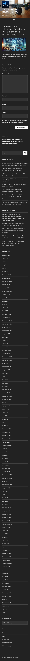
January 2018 (6, 589)
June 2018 (5, 573)
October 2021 (6, 442)
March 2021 (5, 465)
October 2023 (6, 363)
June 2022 (5, 416)
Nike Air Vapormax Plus (9, 236)
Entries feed (5, 639)
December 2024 (7, 321)
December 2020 (7, 475)
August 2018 (6, 566)
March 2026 (5, 271)
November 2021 (6, 439)
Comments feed (7, 642)
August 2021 (6, 448)
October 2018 (6, 560)
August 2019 (6, 527)
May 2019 (5, 537)
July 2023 (5, 373)
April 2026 (5, 268)
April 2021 (5, 462)
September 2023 (7, 366)
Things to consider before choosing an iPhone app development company (13, 243)
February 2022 (6, 429)
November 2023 (7, 360)
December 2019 (7, 514)
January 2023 (6, 393)
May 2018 (5, 576)
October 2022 (6, 402)
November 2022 (7, 399)
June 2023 (5, 376)
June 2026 (5, 261)
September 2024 (7, 330)
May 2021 (5, 458)
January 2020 (6, 511)
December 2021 (6, 435)
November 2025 (7, 284)
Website (4, 112)
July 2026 (5, 258)
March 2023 (5, 386)
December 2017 (6, 593)
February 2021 (6, 468)
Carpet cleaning (6, 241)
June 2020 (5, 494)
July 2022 (5, 412)
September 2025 (7, 291)
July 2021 (5, 452)
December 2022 (7, 396)
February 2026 (6, 275)
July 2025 (5, 298)
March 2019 (5, 543)
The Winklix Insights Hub (10, 10)
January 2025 (6, 317)
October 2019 (6, 521)
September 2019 (7, 524)
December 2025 (7, 281)
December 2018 (7, 553)
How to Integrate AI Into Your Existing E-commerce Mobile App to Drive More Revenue (13, 197)
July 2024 (5, 337)
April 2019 (5, 540)
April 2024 (5, 343)
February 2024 (6, 350)
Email (4, 104)
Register (4, 633)
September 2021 (7, 445)
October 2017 (6, 599)
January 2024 (6, 353)
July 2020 (5, 491)
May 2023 (5, 380)
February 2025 (6, 314)
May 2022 (5, 419)
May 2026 (5, 265)
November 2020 (7, 478)
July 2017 (5, 609)
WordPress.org (6, 646)
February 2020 (6, 507)
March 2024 (5, 347)
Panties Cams (6, 223)
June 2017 (5, 612)
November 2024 (7, 324)
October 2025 (6, 288)
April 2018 (5, 580)
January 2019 (6, 550)
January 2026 (6, 278)
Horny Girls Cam (7, 228)
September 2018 (7, 563)
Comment (5, 74)
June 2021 (5, 455)
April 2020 (5, 501)
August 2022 (6, 409)
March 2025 (5, 311)
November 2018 (7, 557)
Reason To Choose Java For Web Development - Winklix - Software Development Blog (12, 216)
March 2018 (5, 583)
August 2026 (6, 255)
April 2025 (5, 307)
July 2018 (5, 570)
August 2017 (6, 606)
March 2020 (5, 504)
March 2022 (5, 425)
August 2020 (6, 488)
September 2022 (7, 406)
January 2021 (6, 471)
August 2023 (6, 370)
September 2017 (7, 602)
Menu (15, 20)
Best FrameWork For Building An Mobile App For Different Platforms (13, 230)
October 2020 (6, 481)
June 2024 (5, 340)
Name (4, 96)
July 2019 (5, 530)
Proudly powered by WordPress (10, 657)
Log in (4, 636)
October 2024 (6, 327)
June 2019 (5, 534)
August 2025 (6, 294)
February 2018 (6, 586)
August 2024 (6, 334)
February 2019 (6, 547)
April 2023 (5, 383)
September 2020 (7, 484)
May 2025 (5, 304)
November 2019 (7, 517)
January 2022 (6, 432)
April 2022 (5, 422)
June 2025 (5, 301)
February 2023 (6, 389)
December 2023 (7, 357)
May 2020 (5, 498)
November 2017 (6, 596)
